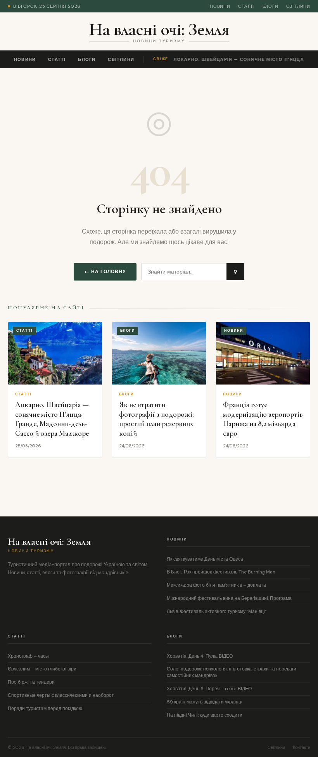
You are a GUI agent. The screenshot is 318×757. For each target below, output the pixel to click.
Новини (220, 6)
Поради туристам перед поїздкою (45, 708)
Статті (246, 6)
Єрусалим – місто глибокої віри (42, 669)
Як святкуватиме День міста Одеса (205, 559)
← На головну (105, 272)
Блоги (270, 6)
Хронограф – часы (28, 656)
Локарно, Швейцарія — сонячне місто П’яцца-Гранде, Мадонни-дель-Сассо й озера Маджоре (52, 419)
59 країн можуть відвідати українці (204, 702)
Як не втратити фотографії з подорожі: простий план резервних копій (156, 419)
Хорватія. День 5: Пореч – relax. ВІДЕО (209, 689)
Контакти (301, 747)
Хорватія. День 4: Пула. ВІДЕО (200, 656)
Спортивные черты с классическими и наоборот (61, 695)
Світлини (298, 6)
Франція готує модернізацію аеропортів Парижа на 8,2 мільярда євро (263, 419)
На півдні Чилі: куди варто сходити (204, 715)
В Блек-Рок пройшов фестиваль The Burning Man (221, 572)
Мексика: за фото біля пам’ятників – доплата (216, 585)
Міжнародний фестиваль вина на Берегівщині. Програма (229, 598)
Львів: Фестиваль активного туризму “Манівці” (216, 611)
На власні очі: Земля (159, 29)
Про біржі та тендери (31, 682)
